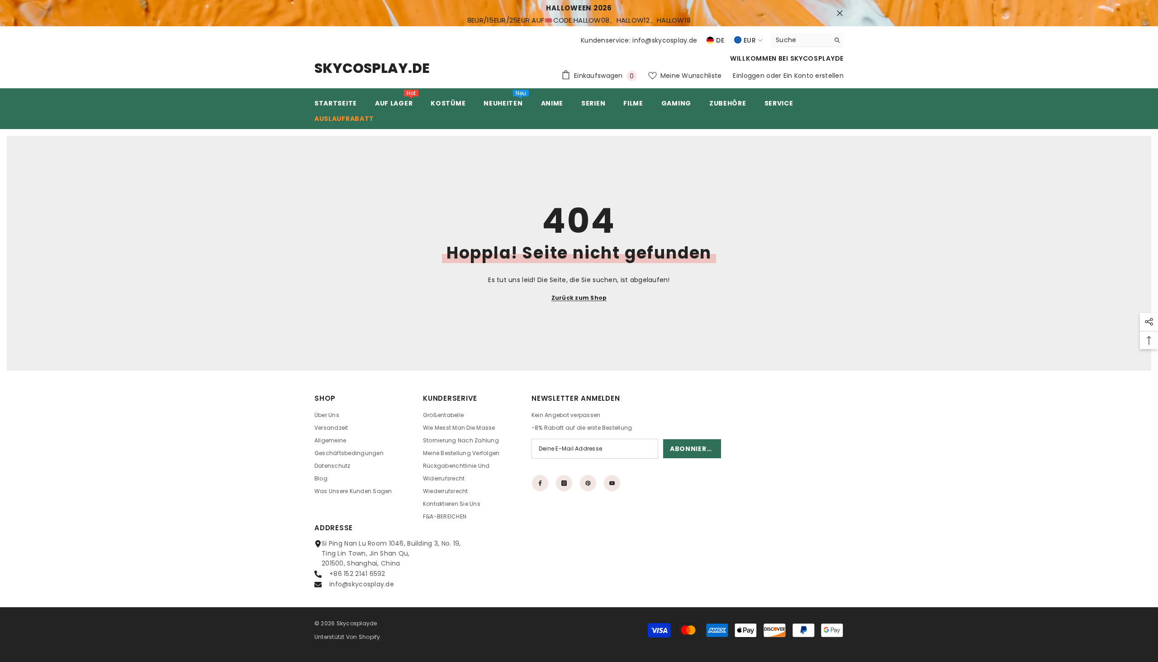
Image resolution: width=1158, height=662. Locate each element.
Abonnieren (693, 448)
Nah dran (840, 13)
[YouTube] (612, 483)
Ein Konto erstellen (813, 75)
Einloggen (748, 75)
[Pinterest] (588, 483)
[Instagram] (564, 483)
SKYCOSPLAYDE (817, 58)
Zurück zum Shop (579, 298)
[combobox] (800, 40)
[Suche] (807, 40)
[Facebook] (540, 483)
